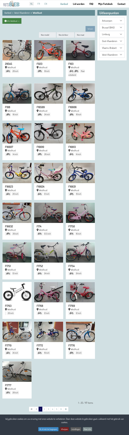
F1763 (8, 305)
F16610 (40, 147)
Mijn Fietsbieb (105, 3)
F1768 (40, 305)
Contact (121, 3)
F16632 (9, 226)
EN (45, 3)
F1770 (8, 345)
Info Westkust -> (13, 21)
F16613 (72, 147)
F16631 (72, 186)
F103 (70, 63)
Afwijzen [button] (64, 429)
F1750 (71, 226)
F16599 (41, 107)
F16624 (40, 186)
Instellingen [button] (76, 429)
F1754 (71, 266)
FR (38, 3)
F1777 (8, 385)
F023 (39, 63)
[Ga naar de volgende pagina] (61, 409)
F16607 (9, 147)
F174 (39, 226)
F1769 (71, 305)
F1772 (40, 345)
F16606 (72, 107)
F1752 (40, 266)
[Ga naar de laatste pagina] (65, 409)
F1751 (8, 266)
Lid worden (78, 3)
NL (31, 3)
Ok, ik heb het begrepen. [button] (48, 429)
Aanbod (64, 3)
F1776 (71, 345)
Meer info (87, 429)
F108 (7, 107)
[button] (112, 21)
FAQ (91, 3)
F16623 (9, 186)
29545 (8, 63)
